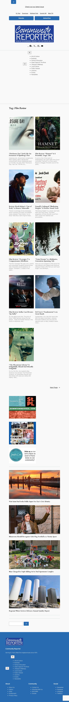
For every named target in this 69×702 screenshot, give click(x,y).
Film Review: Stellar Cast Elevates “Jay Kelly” (21, 313)
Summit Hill (43, 13)
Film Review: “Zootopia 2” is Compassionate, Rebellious (19, 260)
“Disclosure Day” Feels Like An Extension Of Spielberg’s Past (20, 154)
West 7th (50, 13)
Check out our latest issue (34, 7)
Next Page (55, 387)
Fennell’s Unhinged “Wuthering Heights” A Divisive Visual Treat (46, 207)
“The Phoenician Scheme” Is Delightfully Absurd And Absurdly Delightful (21, 366)
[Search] (26, 624)
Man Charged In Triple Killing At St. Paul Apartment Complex (31, 572)
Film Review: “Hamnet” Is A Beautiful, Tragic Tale (45, 154)
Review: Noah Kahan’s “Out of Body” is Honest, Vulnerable (20, 207)
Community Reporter (13, 649)
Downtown (25, 13)
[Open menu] (25, 64)
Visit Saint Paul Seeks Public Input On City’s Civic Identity (29, 501)
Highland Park (34, 13)
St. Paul (18, 13)
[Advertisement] (34, 90)
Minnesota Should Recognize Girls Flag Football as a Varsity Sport (33, 537)
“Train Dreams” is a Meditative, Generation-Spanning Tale (46, 260)
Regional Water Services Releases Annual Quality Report (29, 611)
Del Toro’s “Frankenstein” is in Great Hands (46, 313)
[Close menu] (29, 52)
